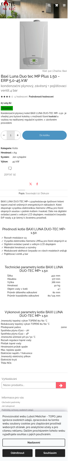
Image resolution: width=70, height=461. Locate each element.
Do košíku (45, 135)
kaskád (52, 116)
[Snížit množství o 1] (4, 135)
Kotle (15, 148)
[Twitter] (31, 184)
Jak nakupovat (8, 406)
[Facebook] (37, 184)
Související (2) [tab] (33, 193)
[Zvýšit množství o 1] (18, 135)
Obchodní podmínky (11, 402)
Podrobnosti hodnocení (41, 96)
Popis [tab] (22, 193)
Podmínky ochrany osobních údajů (17, 410)
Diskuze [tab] (45, 193)
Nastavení (34, 442)
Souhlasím (50, 453)
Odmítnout (17, 453)
